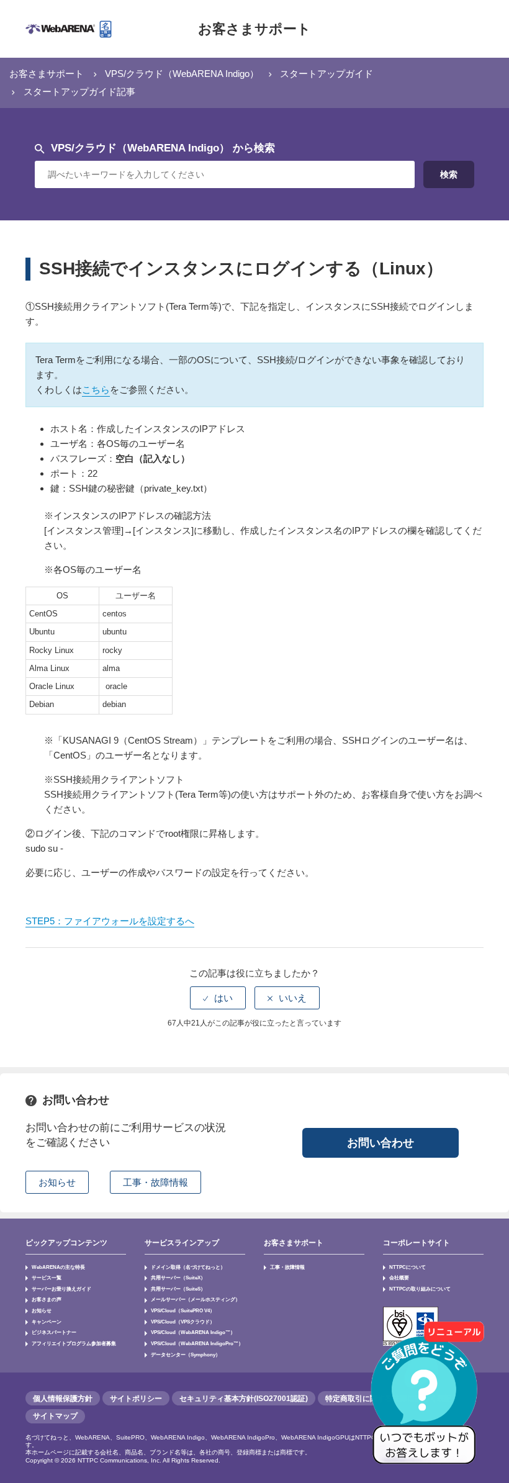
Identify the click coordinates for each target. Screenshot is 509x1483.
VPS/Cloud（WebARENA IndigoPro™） (197, 1343)
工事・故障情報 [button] (155, 1182)
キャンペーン (46, 1321)
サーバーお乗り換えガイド (61, 1289)
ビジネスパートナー (54, 1332)
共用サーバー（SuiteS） (178, 1289)
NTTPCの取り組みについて (420, 1289)
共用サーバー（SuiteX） (178, 1277)
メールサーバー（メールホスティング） (195, 1299)
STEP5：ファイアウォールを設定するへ (109, 921)
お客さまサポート (254, 29)
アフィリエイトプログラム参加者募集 (74, 1343)
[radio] (218, 997)
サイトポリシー (136, 1398)
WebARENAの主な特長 (58, 1267)
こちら (96, 389)
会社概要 (399, 1277)
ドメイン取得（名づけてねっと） (188, 1267)
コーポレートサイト (416, 1242)
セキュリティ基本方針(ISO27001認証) (243, 1398)
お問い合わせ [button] (380, 1143)
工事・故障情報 (287, 1267)
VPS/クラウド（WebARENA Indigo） (182, 73)
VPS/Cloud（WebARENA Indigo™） (193, 1332)
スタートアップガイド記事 (79, 91)
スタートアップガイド (326, 73)
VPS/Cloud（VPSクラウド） (183, 1321)
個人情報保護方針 (62, 1398)
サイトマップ (55, 1416)
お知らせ (42, 1310)
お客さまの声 (46, 1299)
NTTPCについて (407, 1267)
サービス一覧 (46, 1277)
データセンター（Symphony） (185, 1354)
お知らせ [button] (57, 1182)
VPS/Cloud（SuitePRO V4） (183, 1310)
